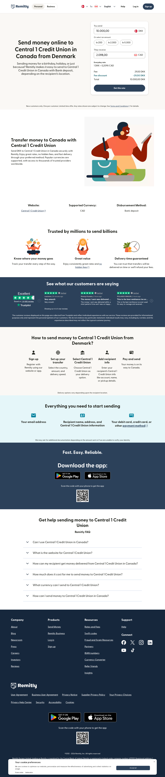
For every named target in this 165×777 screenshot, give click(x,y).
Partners (89, 647)
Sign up (148, 7)
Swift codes (91, 633)
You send (98, 26)
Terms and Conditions (120, 106)
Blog (13, 633)
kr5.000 (126, 42)
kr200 (99, 42)
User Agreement (19, 695)
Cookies (70, 702)
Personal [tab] (38, 7)
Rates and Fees (92, 627)
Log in (135, 7)
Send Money (54, 627)
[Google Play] (67, 475)
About (14, 627)
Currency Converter (95, 660)
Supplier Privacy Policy (93, 695)
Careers (15, 653)
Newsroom (16, 640)
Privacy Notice (69, 695)
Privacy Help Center (21, 702)
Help (123, 7)
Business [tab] (51, 7)
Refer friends (91, 666)
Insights (89, 673)
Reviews (15, 666)
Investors (15, 660)
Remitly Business (56, 633)
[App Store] (97, 475)
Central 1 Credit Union (33, 211)
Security (40, 702)
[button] (84, 6)
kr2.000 (112, 42)
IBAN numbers (92, 653)
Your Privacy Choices (120, 695)
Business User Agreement (45, 695)
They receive (100, 50)
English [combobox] (107, 7)
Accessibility (55, 702)
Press (13, 647)
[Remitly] (19, 7)
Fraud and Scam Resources (99, 640)
